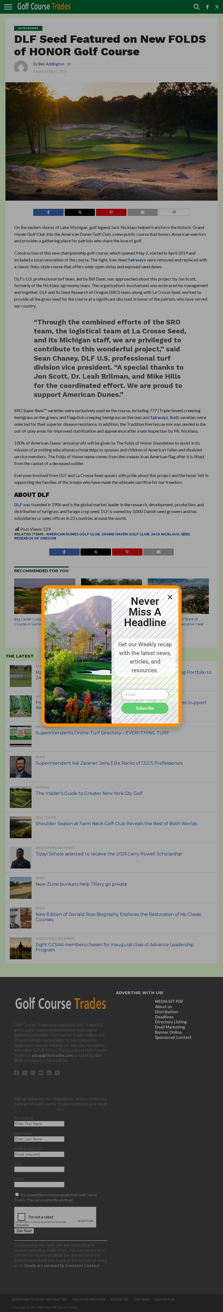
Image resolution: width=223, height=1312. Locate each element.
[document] (111, 656)
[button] (170, 597)
